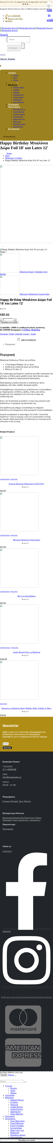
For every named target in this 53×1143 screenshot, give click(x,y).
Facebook (4, 334)
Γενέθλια (16, 90)
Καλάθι (3, 1075)
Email (33, 334)
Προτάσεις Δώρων (19, 124)
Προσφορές (8, 829)
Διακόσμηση (17, 100)
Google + (26, 334)
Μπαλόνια (12, 85)
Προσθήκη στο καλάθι (9, 322)
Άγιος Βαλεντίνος (19, 109)
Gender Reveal (18, 95)
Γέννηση (12, 73)
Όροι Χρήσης (25, 801)
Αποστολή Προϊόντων (24, 818)
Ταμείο (11, 1075)
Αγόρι (15, 78)
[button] (4, 34)
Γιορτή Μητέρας (18, 112)
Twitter (11, 334)
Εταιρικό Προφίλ (11, 801)
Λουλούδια (9, 1095)
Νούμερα (16, 92)
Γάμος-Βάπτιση (16, 1114)
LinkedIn (18, 334)
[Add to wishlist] (49, 5)
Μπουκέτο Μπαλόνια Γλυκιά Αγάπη (26, 540)
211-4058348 (9, 769)
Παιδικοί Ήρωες (18, 87)
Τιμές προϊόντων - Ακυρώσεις (27, 820)
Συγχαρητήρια (18, 117)
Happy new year (18, 119)
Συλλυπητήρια (16, 1137)
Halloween (17, 122)
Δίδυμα (13, 1093)
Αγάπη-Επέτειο (18, 97)
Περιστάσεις (14, 107)
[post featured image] (19, 474)
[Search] (23, 46)
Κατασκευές (14, 129)
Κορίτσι (16, 75)
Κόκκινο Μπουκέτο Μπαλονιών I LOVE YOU (26, 484)
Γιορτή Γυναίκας (19, 114)
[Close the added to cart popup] (15, 1075)
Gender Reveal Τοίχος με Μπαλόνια (26, 652)
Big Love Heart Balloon (26, 596)
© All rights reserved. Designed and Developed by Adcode (26, 997)
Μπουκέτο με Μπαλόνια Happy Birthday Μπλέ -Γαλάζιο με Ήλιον (26, 708)
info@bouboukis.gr (12, 777)
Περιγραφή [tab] (10, 344)
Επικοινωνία (8, 818)
